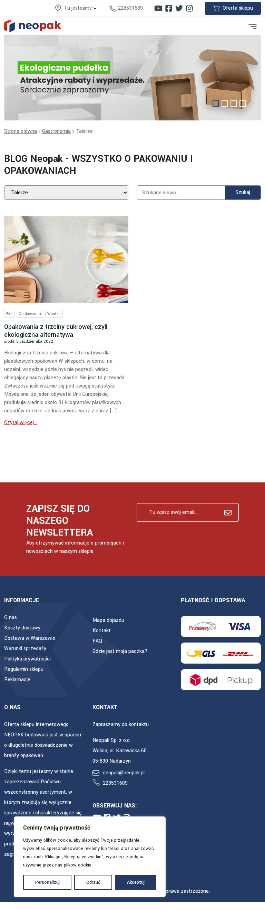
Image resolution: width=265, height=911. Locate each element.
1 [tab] (216, 103)
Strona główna (20, 131)
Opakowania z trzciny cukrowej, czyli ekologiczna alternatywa (55, 330)
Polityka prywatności (27, 659)
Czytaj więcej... (20, 422)
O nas (10, 617)
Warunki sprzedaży (25, 648)
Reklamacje (17, 679)
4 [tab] (242, 103)
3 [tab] (233, 103)
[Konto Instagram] (189, 8)
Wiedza (54, 313)
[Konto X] (179, 8)
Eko (9, 313)
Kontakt (101, 630)
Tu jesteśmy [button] (78, 8)
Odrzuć (93, 882)
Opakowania (30, 313)
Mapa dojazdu (108, 620)
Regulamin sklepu (23, 669)
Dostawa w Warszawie (29, 638)
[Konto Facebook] (169, 8)
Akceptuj (136, 882)
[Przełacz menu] (252, 26)
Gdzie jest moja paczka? (120, 651)
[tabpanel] (132, 78)
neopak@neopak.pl (124, 772)
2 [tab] (225, 103)
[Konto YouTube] (158, 8)
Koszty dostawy (22, 627)
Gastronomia (56, 131)
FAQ (97, 641)
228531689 (130, 8)
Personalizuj (47, 882)
